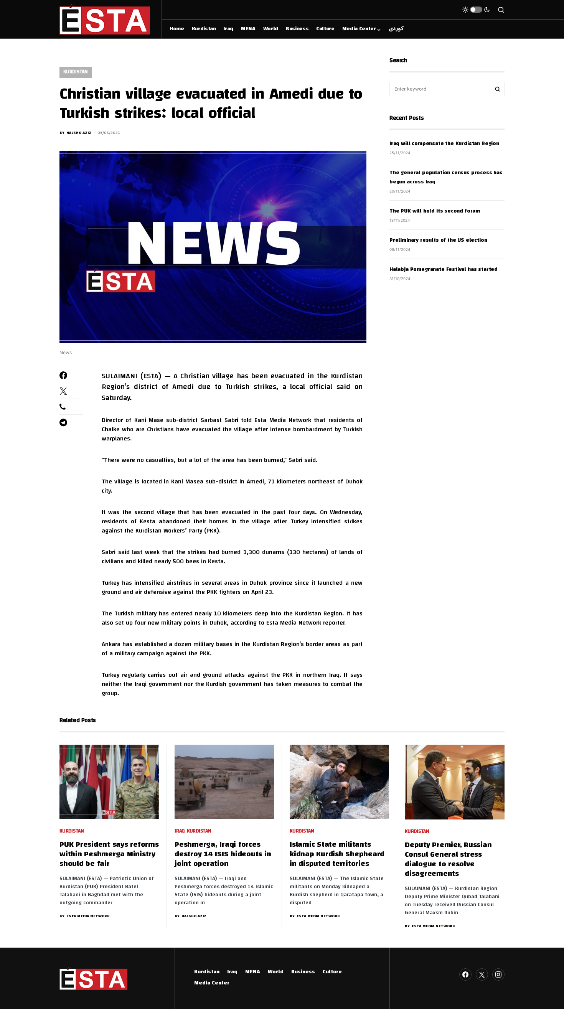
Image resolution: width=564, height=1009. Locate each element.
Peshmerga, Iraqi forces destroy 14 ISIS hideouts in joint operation (223, 854)
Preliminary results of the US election (438, 240)
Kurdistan (75, 72)
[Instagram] (498, 974)
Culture (332, 972)
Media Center (211, 983)
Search (497, 89)
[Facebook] (465, 974)
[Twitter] (482, 974)
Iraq (180, 831)
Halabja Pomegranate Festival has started (443, 270)
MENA (252, 972)
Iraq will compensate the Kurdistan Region (444, 144)
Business (303, 972)
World (276, 972)
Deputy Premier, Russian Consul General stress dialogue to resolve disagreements (448, 860)
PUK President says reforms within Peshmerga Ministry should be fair (109, 854)
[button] (476, 9)
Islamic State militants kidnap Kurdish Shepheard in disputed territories (337, 854)
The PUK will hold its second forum (434, 211)
